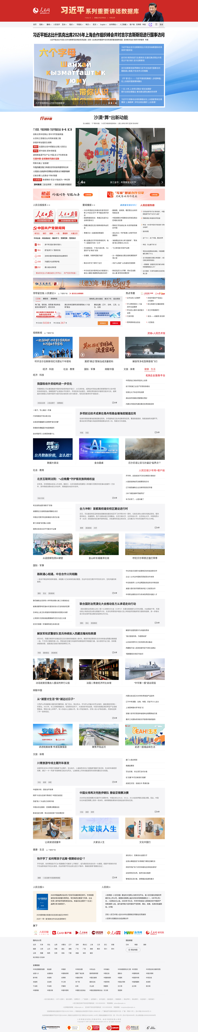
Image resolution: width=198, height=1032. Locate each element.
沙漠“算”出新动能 (111, 117)
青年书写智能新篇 (55, 134)
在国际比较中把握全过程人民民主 (53, 147)
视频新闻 (37, 332)
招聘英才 (77, 999)
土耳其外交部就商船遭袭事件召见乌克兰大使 (49, 618)
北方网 (134, 986)
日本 (127, 944)
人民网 (105, 887)
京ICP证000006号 (128, 1015)
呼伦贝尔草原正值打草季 (145, 558)
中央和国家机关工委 (124, 969)
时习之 (37, 233)
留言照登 (116, 299)
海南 (91, 949)
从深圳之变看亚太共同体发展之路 (47, 138)
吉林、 (110, 305)
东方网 (106, 990)
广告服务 (85, 999)
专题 (146, 40)
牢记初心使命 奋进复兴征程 (135, 311)
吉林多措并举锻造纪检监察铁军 (56, 256)
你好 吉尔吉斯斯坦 (137, 61)
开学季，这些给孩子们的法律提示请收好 (141, 476)
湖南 (70, 949)
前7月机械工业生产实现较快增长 (138, 386)
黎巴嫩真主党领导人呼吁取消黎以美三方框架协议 (51, 600)
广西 (84, 949)
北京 (34, 944)
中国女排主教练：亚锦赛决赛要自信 (46, 807)
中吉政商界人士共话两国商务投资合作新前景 (142, 583)
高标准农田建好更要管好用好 (136, 398)
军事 (41, 565)
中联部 (63, 969)
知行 (44, 233)
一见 (57, 233)
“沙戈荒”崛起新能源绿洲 (108, 123)
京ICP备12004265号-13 (143, 1011)
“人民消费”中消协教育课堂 (51, 878)
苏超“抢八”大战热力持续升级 (43, 801)
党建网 (120, 990)
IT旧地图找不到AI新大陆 (42, 416)
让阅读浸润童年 (53, 842)
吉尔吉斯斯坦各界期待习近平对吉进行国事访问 (140, 68)
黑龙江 (85, 944)
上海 (91, 944)
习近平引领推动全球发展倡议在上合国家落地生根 (141, 99)
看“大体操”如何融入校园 (42, 523)
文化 (39, 782)
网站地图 (134, 950)
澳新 (144, 944)
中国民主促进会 (80, 990)
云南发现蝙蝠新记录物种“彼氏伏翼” (46, 422)
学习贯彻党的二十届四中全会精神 (134, 305)
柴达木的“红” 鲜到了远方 (93, 263)
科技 (81, 432)
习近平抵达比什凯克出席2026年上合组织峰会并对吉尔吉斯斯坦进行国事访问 (71, 103)
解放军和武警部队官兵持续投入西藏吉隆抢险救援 (66, 633)
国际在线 (92, 982)
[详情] (111, 907)
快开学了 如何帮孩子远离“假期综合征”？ (61, 858)
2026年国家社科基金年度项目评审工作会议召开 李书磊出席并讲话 (96, 212)
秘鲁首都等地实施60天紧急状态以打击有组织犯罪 (51, 606)
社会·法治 (41, 498)
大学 (95, 528)
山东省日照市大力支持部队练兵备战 (139, 642)
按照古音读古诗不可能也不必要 (44, 529)
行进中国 (130, 316)
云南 (99, 307)
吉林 (77, 944)
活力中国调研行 (153, 310)
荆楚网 (106, 986)
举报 (144, 24)
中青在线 (149, 977)
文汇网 (120, 986)
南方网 (148, 986)
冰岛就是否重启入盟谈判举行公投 (53, 683)
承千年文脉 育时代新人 (53, 244)
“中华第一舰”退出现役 (145, 683)
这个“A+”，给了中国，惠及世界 (153, 238)
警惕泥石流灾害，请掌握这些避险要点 (140, 879)
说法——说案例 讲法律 (156, 316)
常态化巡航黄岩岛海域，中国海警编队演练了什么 (153, 252)
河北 (48, 944)
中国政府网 (64, 973)
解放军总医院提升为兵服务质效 (137, 630)
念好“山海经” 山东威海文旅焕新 (123, 263)
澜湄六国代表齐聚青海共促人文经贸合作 (141, 588)
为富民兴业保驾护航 (52, 262)
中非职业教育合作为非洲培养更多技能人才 (141, 594)
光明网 (63, 977)
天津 (41, 944)
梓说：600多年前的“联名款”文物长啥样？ (153, 226)
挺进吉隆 (146, 231)
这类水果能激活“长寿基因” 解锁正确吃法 (140, 861)
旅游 (44, 782)
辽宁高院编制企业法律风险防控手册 (139, 487)
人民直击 (151, 322)
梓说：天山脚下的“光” (150, 244)
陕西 (48, 953)
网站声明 (127, 999)
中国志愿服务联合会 (96, 990)
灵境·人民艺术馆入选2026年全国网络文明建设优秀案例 (125, 914)
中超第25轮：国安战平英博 (43, 789)
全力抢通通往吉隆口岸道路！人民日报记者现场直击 (153, 259)
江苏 (98, 944)
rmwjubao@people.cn (128, 1007)
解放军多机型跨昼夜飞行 (145, 361)
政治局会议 (46, 238)
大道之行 (74, 233)
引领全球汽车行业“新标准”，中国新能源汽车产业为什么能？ (153, 213)
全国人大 (36, 973)
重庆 (98, 949)
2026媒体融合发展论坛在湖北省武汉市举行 (52, 915)
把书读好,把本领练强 (47, 151)
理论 (39, 244)
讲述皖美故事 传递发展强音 (53, 747)
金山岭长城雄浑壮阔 (99, 558)
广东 (77, 949)
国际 (35, 565)
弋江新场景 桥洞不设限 (120, 248)
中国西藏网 (135, 982)
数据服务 (118, 999)
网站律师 (135, 999)
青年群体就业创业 (133, 322)
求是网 (35, 982)
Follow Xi (88, 18)
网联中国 (109, 369)
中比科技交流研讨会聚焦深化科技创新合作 (141, 571)
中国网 (120, 977)
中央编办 (106, 969)
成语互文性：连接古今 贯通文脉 (137, 783)
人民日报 (37, 887)
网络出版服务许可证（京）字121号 (110, 1015)
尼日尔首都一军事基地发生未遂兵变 (46, 624)
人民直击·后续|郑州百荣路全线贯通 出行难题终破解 (51, 171)
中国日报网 (93, 977)
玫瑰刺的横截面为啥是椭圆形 (43, 428)
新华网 (35, 977)
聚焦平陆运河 (99, 747)
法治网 (49, 982)
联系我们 (151, 999)
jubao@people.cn (120, 1003)
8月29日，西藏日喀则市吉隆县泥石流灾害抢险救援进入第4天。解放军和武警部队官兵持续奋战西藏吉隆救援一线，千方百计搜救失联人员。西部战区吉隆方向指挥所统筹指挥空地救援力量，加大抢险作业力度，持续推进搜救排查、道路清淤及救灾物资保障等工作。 (77, 641)
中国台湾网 (121, 982)
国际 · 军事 (89, 369)
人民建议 (49, 293)
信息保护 (143, 999)
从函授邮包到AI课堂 (53, 558)
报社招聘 (69, 999)
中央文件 (112, 18)
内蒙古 (63, 944)
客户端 (132, 24)
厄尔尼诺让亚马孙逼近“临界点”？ (145, 463)
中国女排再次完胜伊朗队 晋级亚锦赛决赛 (104, 792)
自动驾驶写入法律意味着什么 (43, 434)
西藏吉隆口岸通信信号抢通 (47, 167)
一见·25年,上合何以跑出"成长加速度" (136, 89)
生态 (87, 432)
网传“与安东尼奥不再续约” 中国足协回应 (47, 795)
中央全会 (37, 238)
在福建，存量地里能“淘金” (93, 255)
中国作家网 (64, 990)
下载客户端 (63, 293)
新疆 (77, 953)
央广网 (77, 982)
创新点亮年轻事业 (40, 134)
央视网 (49, 977)
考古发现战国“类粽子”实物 (42, 505)
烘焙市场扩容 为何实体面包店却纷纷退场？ (142, 867)
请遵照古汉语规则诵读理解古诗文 (45, 511)
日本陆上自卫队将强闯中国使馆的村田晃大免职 (50, 612)
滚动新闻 (88, 528)
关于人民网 (60, 999)
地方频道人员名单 (39, 957)
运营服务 (94, 999)
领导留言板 (38, 293)
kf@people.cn (78, 1007)
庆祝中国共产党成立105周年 (155, 299)
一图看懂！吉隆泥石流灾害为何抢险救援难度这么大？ (153, 266)
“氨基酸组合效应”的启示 (134, 654)
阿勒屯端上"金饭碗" (41, 163)
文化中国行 (145, 842)
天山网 (92, 986)
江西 (41, 949)
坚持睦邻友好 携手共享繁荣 (134, 40)
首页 (35, 24)
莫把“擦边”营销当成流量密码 (99, 361)
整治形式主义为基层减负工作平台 (48, 273)
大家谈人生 (99, 842)
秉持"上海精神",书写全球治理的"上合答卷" (138, 102)
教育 (41, 470)
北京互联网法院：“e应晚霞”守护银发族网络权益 (66, 479)
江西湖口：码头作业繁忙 (123, 182)
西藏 (41, 953)
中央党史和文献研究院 (153, 969)
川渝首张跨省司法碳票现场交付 (137, 482)
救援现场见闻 (63, 167)
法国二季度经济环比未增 (98, 683)
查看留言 (103, 323)
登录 (161, 24)
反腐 (39, 256)
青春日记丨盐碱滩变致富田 (94, 233)
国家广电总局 (79, 973)
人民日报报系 (40, 205)
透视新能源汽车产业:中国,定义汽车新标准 (50, 155)
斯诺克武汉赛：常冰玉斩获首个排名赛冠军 (48, 813)
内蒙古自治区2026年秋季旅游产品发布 (140, 696)
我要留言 (115, 323)
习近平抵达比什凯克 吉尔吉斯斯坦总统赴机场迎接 (68, 40)
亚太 (44, 593)
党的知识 (72, 238)
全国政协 (50, 973)
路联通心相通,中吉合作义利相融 (134, 71)
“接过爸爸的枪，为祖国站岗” (136, 636)
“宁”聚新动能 (95, 123)
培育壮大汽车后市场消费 (135, 392)
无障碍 (138, 24)
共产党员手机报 (69, 273)
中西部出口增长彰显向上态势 (136, 380)
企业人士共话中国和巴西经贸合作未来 (140, 577)
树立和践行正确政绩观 (156, 304)
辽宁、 (105, 305)
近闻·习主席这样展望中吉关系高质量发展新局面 (105, 40)
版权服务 (110, 999)
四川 (105, 949)
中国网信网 (135, 973)
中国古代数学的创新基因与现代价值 (46, 517)
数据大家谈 (52, 463)
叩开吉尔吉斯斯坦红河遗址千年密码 (53, 361)
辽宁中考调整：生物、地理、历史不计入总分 (142, 702)
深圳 (84, 953)
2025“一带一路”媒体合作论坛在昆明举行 (51, 919)
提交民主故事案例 (77, 293)
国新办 (120, 973)
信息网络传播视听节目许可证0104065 (54, 1015)
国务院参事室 (94, 973)
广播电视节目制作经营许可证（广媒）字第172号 (118, 1011)
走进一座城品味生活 (145, 747)
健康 (39, 878)
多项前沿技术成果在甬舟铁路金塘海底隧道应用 (108, 413)
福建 (34, 949)
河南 (55, 949)
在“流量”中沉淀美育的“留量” (136, 777)
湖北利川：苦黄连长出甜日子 (136, 855)
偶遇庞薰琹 (130, 766)
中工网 (63, 982)
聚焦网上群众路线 (96, 299)
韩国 (136, 944)
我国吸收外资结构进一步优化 (54, 383)
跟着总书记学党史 (100, 18)
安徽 (112, 944)
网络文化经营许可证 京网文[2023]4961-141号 (83, 1015)
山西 (55, 944)
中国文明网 (149, 973)
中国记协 (106, 973)
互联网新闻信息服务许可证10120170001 (60, 1011)
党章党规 (64, 238)
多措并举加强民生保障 (42, 143)
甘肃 (55, 953)
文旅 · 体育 (129, 369)
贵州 (112, 949)
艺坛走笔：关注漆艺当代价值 (136, 771)
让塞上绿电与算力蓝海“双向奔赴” (128, 123)
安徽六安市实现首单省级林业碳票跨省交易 (141, 713)
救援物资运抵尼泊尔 (100, 273)
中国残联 (36, 990)
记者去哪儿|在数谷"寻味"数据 (45, 176)
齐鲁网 (63, 986)
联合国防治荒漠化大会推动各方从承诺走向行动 (108, 603)
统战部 (49, 969)
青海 (62, 953)
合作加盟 (102, 999)
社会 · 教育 (68, 369)
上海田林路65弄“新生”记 (135, 708)
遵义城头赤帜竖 (50, 267)
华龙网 (49, 986)
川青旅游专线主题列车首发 (53, 763)
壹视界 (65, 233)
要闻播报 (87, 205)
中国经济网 (79, 977)
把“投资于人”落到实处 (53, 250)
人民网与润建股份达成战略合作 (116, 918)
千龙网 (35, 986)
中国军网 (106, 982)
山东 (48, 949)
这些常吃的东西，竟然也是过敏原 (138, 873)
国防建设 (46, 653)
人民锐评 (56, 24)
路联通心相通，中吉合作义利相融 (57, 574)
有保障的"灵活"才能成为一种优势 (56, 180)
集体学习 (55, 238)
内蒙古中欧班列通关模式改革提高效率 (140, 404)
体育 (49, 782)
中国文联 (50, 990)
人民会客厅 (51, 403)
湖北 (62, 949)
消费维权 (60, 403)
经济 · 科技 (48, 369)
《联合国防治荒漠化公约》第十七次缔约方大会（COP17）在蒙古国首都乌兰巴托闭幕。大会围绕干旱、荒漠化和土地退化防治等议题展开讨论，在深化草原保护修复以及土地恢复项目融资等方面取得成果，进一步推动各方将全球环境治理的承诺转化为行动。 (119, 611)
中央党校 (135, 969)
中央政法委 (79, 969)
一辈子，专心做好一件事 (42, 410)
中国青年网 (135, 977)
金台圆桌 (98, 463)
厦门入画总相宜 (131, 760)
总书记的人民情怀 (133, 298)
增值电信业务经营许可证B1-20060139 (87, 1011)
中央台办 (92, 969)
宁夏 (70, 953)
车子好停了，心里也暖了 (135, 499)
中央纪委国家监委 (39, 969)
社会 (35, 470)
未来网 (148, 982)
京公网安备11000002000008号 (146, 1015)
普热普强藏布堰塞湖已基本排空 (50, 185)
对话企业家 (41, 403)
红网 (76, 986)
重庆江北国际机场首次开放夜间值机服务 (141, 719)
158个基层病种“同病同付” (135, 493)
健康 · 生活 (149, 369)
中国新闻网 (107, 977)
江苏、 (115, 305)
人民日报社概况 (49, 999)
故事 (51, 233)
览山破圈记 (86, 123)
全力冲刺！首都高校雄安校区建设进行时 (104, 508)
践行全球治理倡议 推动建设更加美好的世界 (139, 92)
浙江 (105, 944)
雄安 (91, 953)
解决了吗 (108, 299)
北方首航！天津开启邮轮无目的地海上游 (153, 272)
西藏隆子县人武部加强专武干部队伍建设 (141, 648)
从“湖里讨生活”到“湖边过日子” (56, 699)
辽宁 (70, 944)
